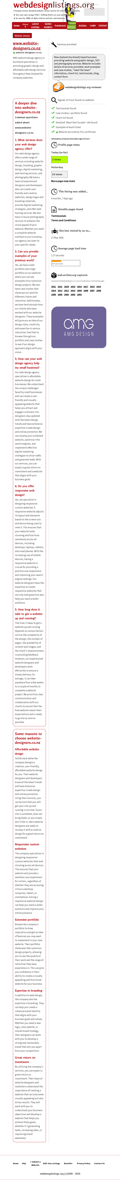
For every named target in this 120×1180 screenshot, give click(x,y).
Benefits (68, 1163)
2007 (92, 290)
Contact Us (99, 1163)
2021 (53, 286)
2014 (53, 290)
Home (16, 1163)
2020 (66, 286)
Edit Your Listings (51, 1163)
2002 (79, 294)
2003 (66, 294)
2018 (73, 286)
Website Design (22, 35)
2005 (53, 294)
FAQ (24, 1163)
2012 (60, 290)
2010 (73, 290)
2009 (79, 290)
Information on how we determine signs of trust (70, 139)
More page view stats (63, 181)
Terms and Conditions (63, 220)
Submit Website (71, 25)
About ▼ (25, 25)
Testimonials (58, 216)
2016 (92, 286)
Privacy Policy (83, 1163)
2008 (85, 290)
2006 (98, 290)
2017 (85, 286)
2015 (98, 286)
